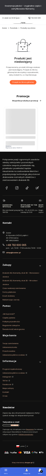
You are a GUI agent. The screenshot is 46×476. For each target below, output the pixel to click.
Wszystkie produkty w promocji (25, 101)
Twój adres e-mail (11, 422)
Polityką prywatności (26, 434)
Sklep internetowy (22, 463)
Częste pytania (9, 318)
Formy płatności (9, 292)
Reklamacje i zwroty (11, 300)
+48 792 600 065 (16, 245)
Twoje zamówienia (11, 343)
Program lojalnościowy (12, 369)
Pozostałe (13, 28)
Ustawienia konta (10, 347)
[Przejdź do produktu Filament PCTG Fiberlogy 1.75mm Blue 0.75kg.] (21, 124)
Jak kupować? (9, 314)
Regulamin (30, 429)
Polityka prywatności (11, 321)
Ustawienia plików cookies (14, 355)
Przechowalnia (9, 351)
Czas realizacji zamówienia (14, 288)
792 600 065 (36, 18)
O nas (5, 396)
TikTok (5, 380)
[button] (22, 266)
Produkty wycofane (27, 28)
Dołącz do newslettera (14, 425)
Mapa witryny (8, 388)
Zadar (4, 28)
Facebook (7, 384)
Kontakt (6, 392)
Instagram (7, 377)
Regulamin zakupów (11, 325)
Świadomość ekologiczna (14, 329)
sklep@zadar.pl (13, 252)
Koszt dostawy (9, 296)
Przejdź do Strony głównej (23, 82)
